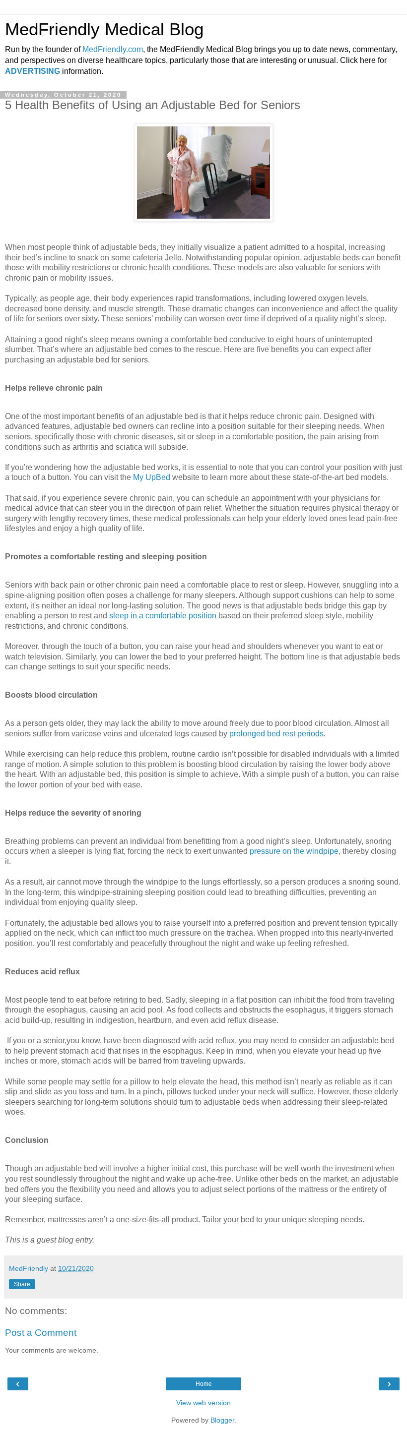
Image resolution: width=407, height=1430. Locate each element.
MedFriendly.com (112, 49)
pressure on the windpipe (294, 851)
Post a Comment (40, 1332)
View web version (203, 1403)
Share (22, 1284)
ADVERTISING (32, 71)
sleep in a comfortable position (162, 615)
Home (204, 1383)
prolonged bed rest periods (276, 733)
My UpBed (151, 477)
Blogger (222, 1420)
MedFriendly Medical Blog (104, 29)
